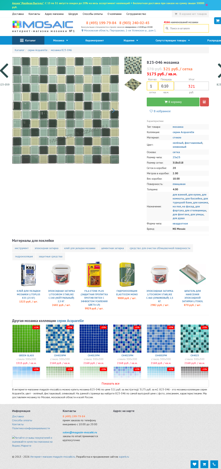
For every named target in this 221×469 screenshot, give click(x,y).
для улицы (197, 214)
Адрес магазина (54, 14)
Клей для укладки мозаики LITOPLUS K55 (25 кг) (28, 294)
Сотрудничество (136, 14)
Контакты (34, 14)
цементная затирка (112, 248)
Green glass (26, 355)
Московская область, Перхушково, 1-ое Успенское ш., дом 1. (119, 30)
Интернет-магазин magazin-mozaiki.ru (52, 456)
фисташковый (193, 142)
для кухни (194, 194)
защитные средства (50, 256)
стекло (177, 137)
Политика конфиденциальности (31, 428)
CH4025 (194, 355)
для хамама (200, 202)
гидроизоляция (24, 256)
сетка (176, 152)
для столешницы (195, 210)
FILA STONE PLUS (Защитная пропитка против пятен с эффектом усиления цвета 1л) (94, 297)
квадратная (180, 223)
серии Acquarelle (183, 132)
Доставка (18, 14)
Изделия (130, 40)
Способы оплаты (93, 14)
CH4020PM (60, 355)
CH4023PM (127, 355)
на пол (177, 206)
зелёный (178, 142)
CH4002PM (161, 355)
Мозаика (59, 40)
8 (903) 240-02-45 (134, 22)
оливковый (179, 146)
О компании (115, 14)
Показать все (110, 383)
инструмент (22, 248)
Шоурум (73, 14)
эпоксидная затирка (46, 248)
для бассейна (193, 198)
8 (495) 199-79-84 (101, 22)
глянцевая (179, 184)
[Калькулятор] (204, 102)
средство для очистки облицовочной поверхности (160, 248)
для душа (179, 218)
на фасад (188, 206)
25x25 (176, 157)
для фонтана (181, 214)
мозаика (178, 126)
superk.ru (124, 456)
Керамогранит (95, 40)
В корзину (174, 102)
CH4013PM (94, 355)
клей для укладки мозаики (79, 248)
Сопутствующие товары (172, 40)
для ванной (180, 194)
